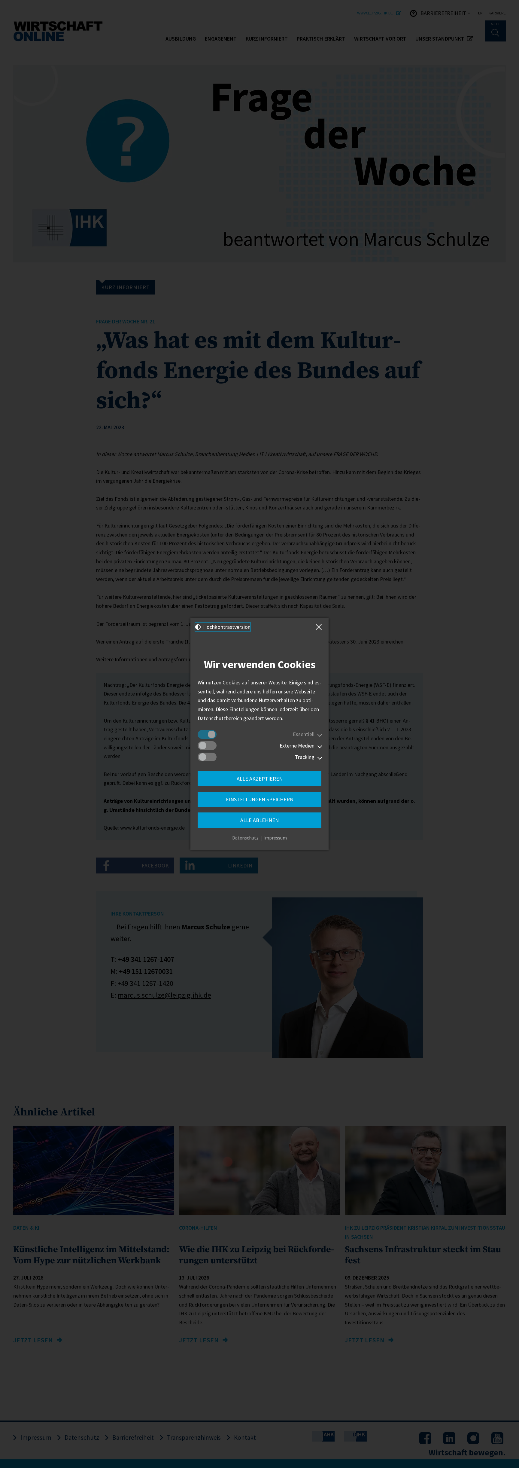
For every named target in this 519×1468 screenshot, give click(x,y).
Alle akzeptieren (260, 778)
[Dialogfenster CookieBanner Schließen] (320, 627)
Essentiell (303, 734)
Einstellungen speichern (259, 799)
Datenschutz (245, 838)
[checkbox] (207, 734)
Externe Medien (297, 745)
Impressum (275, 838)
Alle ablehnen (259, 820)
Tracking (304, 757)
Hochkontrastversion (226, 626)
